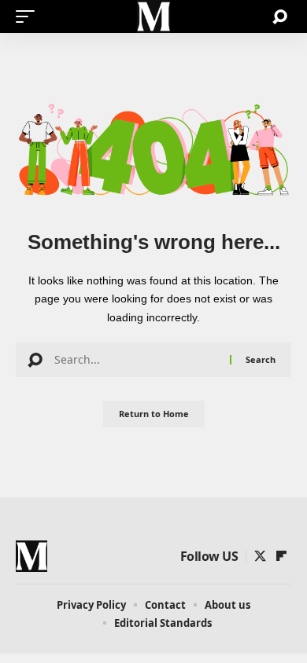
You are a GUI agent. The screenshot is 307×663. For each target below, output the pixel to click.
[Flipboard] (281, 556)
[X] (260, 556)
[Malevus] (153, 16)
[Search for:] (136, 359)
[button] (29, 16)
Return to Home (154, 413)
